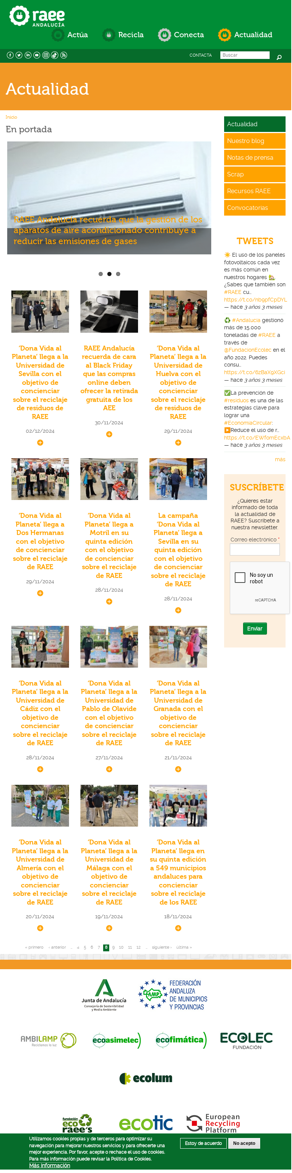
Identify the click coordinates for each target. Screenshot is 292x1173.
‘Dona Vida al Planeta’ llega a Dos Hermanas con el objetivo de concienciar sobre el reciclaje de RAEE (40, 541)
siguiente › (162, 947)
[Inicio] (37, 8)
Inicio (11, 117)
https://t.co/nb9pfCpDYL (255, 300)
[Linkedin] (28, 54)
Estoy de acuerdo (203, 1143)
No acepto (244, 1143)
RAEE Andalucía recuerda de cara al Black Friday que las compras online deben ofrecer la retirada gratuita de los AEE (109, 378)
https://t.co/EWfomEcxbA (257, 438)
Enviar (254, 628)
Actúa (78, 34)
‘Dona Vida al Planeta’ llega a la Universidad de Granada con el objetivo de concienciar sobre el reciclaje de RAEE (178, 713)
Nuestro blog (245, 140)
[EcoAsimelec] (116, 1040)
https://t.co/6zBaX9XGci (254, 372)
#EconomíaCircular (248, 423)
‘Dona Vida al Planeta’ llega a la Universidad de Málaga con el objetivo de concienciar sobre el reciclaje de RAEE (109, 872)
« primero (34, 947)
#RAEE (233, 292)
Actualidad (253, 34)
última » (184, 947)
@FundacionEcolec (248, 350)
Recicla (131, 34)
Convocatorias (247, 207)
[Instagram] (45, 54)
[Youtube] (37, 54)
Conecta (189, 34)
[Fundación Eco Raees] (78, 1123)
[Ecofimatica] (181, 1040)
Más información (49, 1165)
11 (130, 947)
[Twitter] (19, 54)
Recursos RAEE (249, 191)
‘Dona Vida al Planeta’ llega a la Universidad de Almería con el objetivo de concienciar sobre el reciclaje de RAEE (40, 872)
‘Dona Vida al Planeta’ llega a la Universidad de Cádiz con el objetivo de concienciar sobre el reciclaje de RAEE (40, 713)
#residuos (236, 400)
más (280, 459)
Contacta (201, 55)
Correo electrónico (255, 539)
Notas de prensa (250, 157)
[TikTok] (55, 54)
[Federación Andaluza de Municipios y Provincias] (174, 994)
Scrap (235, 174)
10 (121, 947)
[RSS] (63, 54)
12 (139, 947)
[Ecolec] (246, 1040)
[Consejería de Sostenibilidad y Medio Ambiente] (103, 994)
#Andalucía (246, 320)
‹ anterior (57, 947)
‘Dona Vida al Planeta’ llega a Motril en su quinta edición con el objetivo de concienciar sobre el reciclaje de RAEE (109, 546)
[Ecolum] (145, 1078)
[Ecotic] (145, 1123)
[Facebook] (10, 54)
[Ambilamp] (48, 1040)
